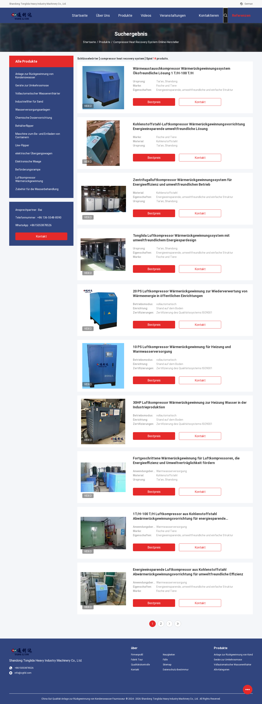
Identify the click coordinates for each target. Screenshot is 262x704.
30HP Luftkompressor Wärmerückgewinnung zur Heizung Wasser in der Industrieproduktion (190, 404)
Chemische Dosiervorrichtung (33, 117)
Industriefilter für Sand (29, 101)
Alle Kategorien (221, 669)
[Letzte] (178, 623)
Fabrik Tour (137, 659)
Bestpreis (154, 102)
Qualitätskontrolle (140, 664)
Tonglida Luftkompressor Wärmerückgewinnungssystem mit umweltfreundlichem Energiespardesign (181, 237)
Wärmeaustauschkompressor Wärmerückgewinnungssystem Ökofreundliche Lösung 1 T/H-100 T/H (181, 70)
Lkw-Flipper (22, 145)
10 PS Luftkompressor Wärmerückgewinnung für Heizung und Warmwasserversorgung (182, 349)
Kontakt (41, 236)
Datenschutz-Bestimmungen (176, 669)
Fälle (165, 659)
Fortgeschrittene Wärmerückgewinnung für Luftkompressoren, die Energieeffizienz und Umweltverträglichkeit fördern (186, 460)
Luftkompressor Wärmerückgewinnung (29, 179)
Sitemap (167, 664)
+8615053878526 (41, 225)
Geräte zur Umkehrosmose (32, 85)
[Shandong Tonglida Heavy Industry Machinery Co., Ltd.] (21, 15)
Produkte (104, 42)
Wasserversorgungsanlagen (32, 109)
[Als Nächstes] (169, 623)
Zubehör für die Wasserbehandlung (36, 189)
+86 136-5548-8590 (49, 217)
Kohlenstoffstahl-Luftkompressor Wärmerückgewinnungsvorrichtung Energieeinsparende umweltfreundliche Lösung (189, 126)
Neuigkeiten (169, 654)
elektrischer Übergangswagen (33, 153)
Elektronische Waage (28, 161)
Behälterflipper (24, 125)
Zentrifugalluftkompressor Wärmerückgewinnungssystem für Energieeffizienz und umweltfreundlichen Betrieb (182, 182)
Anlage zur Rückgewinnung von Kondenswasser (34, 75)
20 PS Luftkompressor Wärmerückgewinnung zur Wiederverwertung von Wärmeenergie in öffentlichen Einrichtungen (190, 293)
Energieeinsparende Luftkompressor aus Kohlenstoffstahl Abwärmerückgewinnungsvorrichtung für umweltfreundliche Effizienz (188, 572)
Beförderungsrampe (27, 169)
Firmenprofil (137, 654)
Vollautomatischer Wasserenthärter (37, 93)
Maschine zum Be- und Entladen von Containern (37, 135)
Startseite (89, 42)
